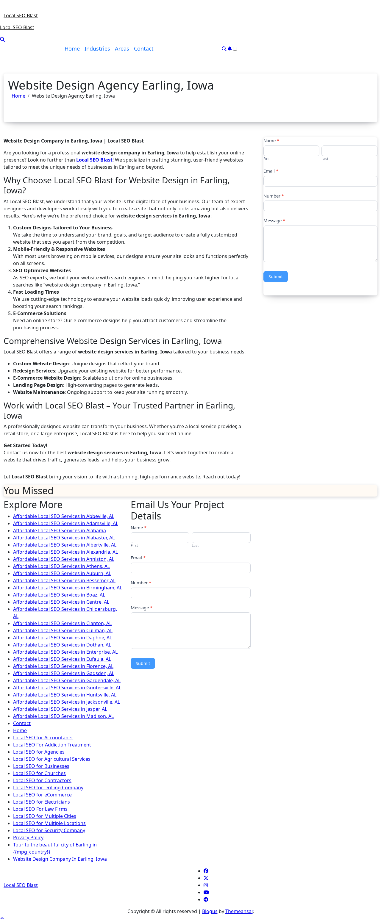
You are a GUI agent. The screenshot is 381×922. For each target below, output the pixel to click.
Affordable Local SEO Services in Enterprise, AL (65, 652)
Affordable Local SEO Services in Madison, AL (63, 716)
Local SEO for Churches (39, 773)
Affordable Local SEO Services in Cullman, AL (63, 630)
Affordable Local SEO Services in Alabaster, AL (64, 537)
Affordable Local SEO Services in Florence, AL (63, 666)
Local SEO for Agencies (39, 752)
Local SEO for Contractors (42, 780)
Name (271, 140)
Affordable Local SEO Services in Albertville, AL (64, 544)
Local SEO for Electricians (41, 802)
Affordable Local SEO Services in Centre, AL (61, 602)
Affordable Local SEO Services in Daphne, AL (62, 637)
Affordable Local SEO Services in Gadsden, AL (63, 673)
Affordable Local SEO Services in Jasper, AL (60, 709)
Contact (144, 48)
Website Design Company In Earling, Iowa (60, 859)
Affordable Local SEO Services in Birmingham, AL (67, 587)
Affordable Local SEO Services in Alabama (59, 530)
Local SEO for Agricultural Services (51, 759)
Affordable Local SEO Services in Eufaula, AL (62, 659)
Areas (122, 48)
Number (273, 196)
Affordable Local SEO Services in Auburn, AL (62, 573)
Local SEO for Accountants (43, 737)
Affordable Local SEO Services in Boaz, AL (59, 594)
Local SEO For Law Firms (40, 809)
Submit (275, 276)
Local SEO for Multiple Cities (44, 816)
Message (274, 220)
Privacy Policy (28, 837)
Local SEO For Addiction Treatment (52, 744)
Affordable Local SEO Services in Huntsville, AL (64, 694)
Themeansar (239, 911)
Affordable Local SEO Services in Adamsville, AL (65, 523)
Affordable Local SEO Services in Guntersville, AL (67, 687)
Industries (97, 48)
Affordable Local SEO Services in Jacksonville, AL (66, 702)
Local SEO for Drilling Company (48, 787)
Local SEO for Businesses (41, 766)
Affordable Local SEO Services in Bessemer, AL (64, 580)
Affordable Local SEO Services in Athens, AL (61, 566)
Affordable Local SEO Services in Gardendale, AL (67, 680)
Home (72, 48)
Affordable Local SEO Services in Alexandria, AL (65, 552)
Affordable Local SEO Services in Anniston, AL (63, 559)
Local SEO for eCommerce (42, 794)
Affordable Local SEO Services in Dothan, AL (62, 644)
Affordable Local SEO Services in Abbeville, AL (63, 516)
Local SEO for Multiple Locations (49, 823)
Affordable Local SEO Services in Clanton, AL (62, 623)
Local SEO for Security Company (49, 830)
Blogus (210, 911)
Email (270, 171)
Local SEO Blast (21, 15)
